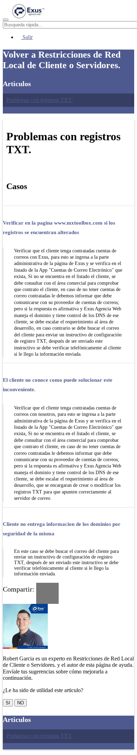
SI (8, 702)
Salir (27, 37)
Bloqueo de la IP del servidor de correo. (47, 110)
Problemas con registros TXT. (39, 100)
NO (20, 702)
